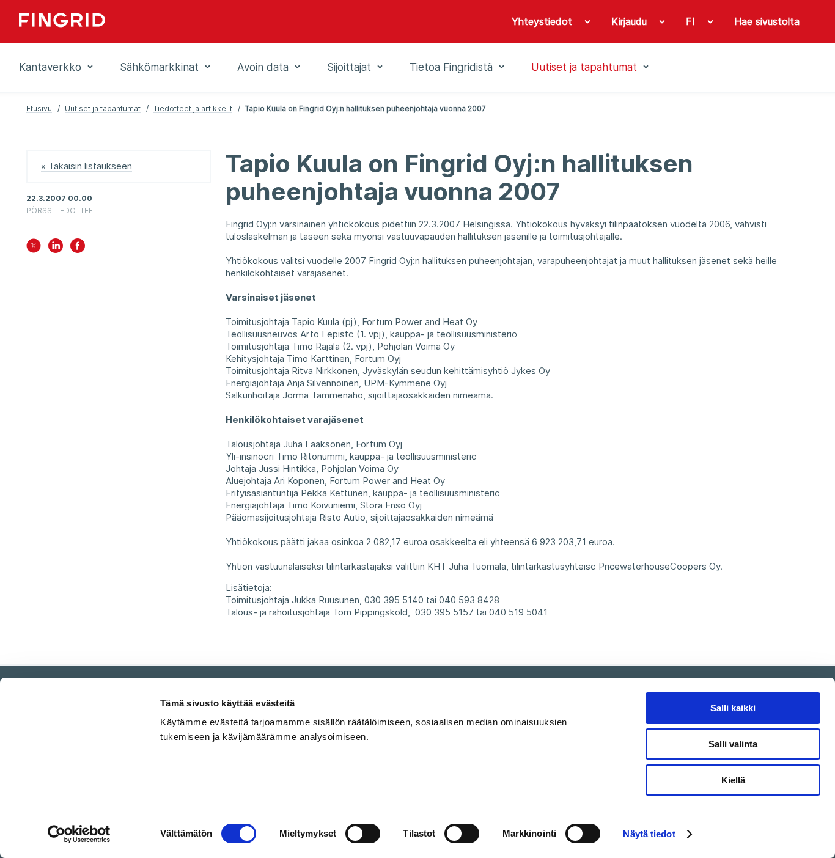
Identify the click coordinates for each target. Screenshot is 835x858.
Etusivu (39, 108)
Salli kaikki (733, 708)
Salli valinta (732, 744)
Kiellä (733, 780)
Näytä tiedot (649, 834)
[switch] (362, 833)
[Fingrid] (185, 21)
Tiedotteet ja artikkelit (192, 108)
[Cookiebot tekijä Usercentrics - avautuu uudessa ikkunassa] (79, 834)
